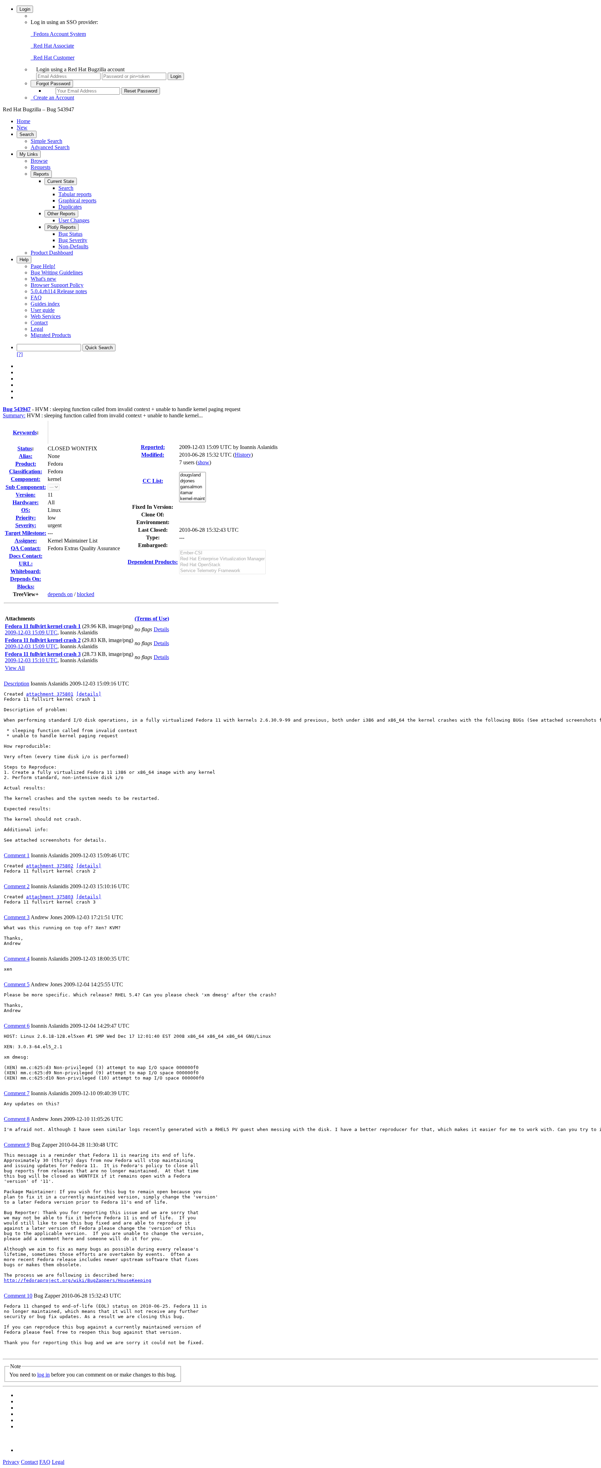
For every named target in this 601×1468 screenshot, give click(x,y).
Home (23, 121)
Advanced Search (50, 147)
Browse (39, 161)
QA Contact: (26, 548)
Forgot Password (51, 83)
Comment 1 (17, 855)
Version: (25, 495)
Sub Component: (26, 487)
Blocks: (25, 586)
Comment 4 (17, 959)
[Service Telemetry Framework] (222, 571)
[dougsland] (192, 475)
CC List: (153, 481)
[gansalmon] (192, 487)
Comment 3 (17, 917)
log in (43, 1375)
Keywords (25, 432)
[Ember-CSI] (222, 553)
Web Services (46, 316)
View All (15, 668)
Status (24, 448)
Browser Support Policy (57, 285)
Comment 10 (18, 1296)
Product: (25, 464)
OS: (25, 510)
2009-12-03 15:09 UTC (31, 632)
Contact (39, 323)
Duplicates (70, 207)
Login (24, 9)
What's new (43, 279)
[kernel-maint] (192, 499)
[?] (20, 354)
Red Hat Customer (52, 58)
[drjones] (192, 481)
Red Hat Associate (52, 46)
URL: (26, 564)
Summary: (14, 415)
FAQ (36, 297)
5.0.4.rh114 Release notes (59, 291)
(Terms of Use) (152, 618)
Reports (41, 174)
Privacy (11, 1462)
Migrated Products (51, 335)
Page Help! (43, 266)
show (203, 462)
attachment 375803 (49, 896)
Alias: (25, 456)
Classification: (25, 471)
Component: (25, 479)
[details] (88, 694)
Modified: (152, 455)
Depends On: (25, 579)
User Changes (73, 220)
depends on (60, 594)
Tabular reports (74, 194)
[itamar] (192, 493)
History (243, 455)
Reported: (153, 447)
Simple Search (46, 141)
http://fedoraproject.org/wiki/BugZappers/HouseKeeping (77, 1280)
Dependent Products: (153, 562)
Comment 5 (17, 984)
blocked (85, 594)
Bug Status (70, 234)
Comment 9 (17, 1145)
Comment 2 (17, 886)
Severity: (25, 525)
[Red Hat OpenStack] (222, 565)
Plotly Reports (61, 227)
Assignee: (26, 541)
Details (161, 629)
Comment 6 (17, 1026)
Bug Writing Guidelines (57, 272)
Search (26, 134)
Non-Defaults (73, 246)
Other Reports (61, 213)
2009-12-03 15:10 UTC (31, 660)
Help (24, 259)
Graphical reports (77, 200)
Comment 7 (17, 1093)
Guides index (45, 304)
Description (16, 684)
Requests (40, 167)
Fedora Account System (58, 34)
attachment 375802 (49, 865)
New (22, 127)
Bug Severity (72, 240)
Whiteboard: (25, 571)
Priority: (26, 518)
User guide (43, 310)
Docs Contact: (25, 556)
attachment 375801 (49, 694)
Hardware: (26, 502)
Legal (37, 329)
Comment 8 (17, 1119)
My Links (28, 154)
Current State (60, 181)
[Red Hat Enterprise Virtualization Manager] (222, 559)
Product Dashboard (52, 253)
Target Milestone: (25, 533)
